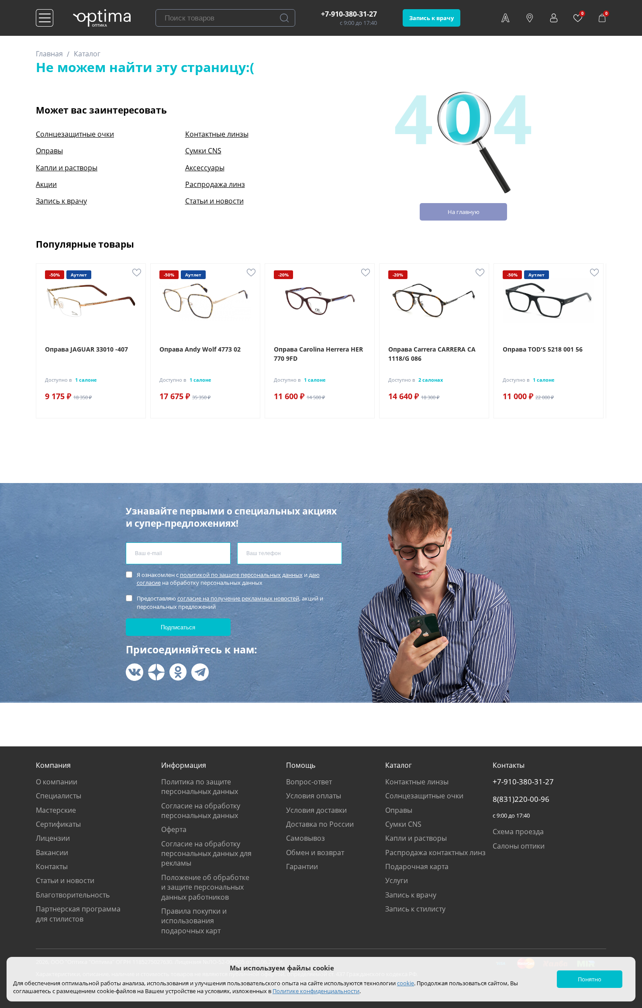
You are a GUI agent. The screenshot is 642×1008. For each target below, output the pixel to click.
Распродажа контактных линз (435, 852)
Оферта (173, 829)
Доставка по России (320, 824)
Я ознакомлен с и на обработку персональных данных (228, 579)
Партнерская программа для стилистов (78, 913)
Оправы (49, 150)
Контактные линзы (217, 134)
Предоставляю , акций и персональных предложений (230, 602)
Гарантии (302, 866)
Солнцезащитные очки (75, 134)
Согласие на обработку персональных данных (200, 810)
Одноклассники (178, 672)
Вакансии (52, 852)
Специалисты (58, 796)
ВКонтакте (134, 672)
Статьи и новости (214, 201)
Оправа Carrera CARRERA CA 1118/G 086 (432, 353)
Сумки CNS (203, 150)
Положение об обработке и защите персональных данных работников (205, 887)
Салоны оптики (519, 846)
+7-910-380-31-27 (349, 14)
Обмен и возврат (315, 852)
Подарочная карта (417, 866)
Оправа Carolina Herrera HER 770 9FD (318, 353)
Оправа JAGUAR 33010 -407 (86, 349)
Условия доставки (316, 810)
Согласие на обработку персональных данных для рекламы (206, 853)
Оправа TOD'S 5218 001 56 (543, 349)
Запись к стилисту (415, 909)
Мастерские (56, 810)
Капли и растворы (66, 168)
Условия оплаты (313, 796)
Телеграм (200, 672)
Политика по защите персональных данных (199, 786)
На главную (464, 212)
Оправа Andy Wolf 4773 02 (200, 349)
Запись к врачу (431, 18)
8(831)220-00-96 (521, 799)
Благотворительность (73, 895)
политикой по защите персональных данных (241, 575)
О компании (56, 782)
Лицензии (53, 838)
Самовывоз (305, 838)
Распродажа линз (215, 184)
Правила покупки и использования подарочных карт (194, 921)
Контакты (52, 866)
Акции (46, 184)
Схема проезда (518, 831)
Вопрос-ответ (309, 782)
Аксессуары (204, 168)
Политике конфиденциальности (316, 991)
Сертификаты (58, 824)
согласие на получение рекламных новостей (238, 598)
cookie (405, 983)
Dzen (156, 672)
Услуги (396, 880)
